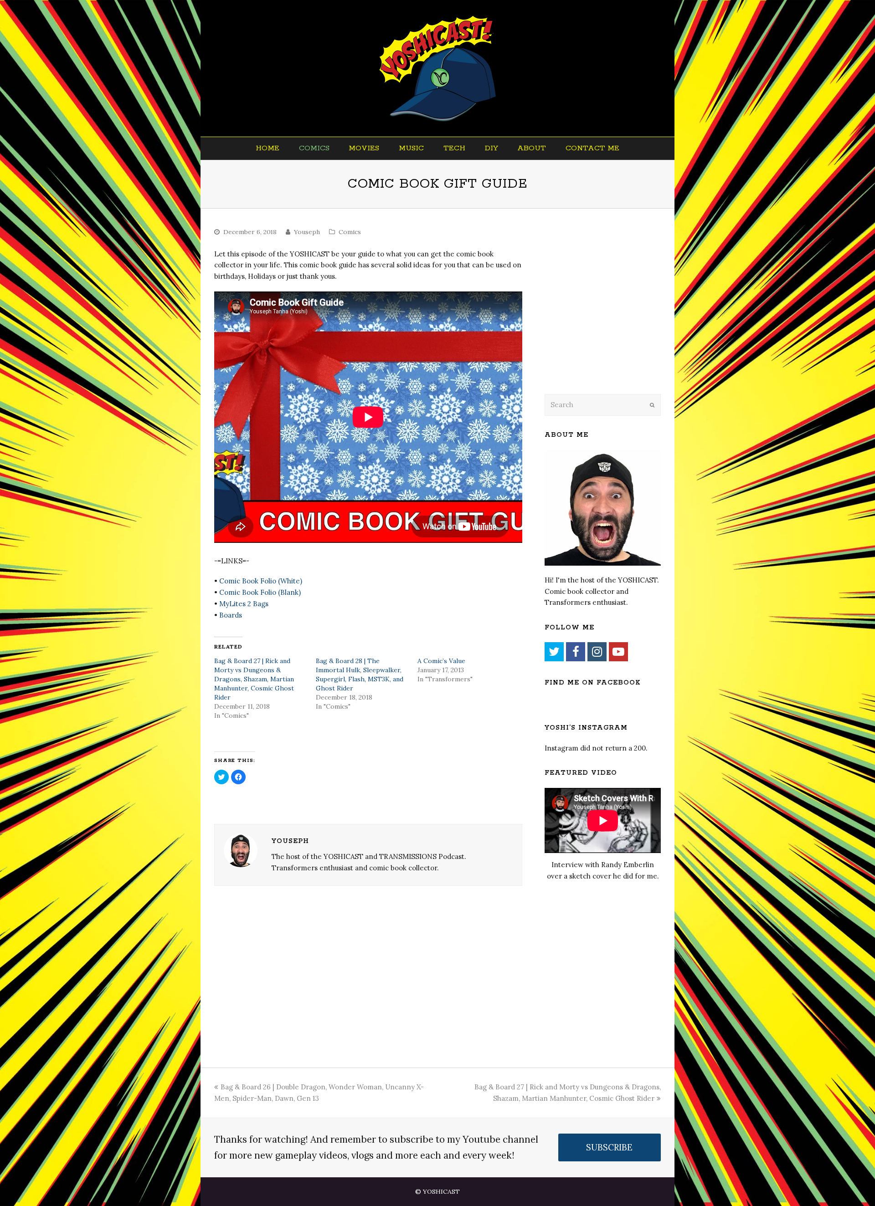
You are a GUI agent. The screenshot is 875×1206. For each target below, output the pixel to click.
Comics (350, 232)
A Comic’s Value (441, 661)
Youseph (307, 232)
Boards (230, 615)
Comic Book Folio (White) (260, 581)
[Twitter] (554, 651)
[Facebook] (575, 651)
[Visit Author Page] (240, 850)
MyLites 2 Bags (243, 603)
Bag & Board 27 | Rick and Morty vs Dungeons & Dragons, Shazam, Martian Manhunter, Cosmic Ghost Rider (254, 679)
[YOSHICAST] (438, 68)
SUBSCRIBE (609, 1147)
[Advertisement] (608, 313)
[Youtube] (618, 651)
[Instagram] (597, 651)
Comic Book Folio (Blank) (260, 592)
